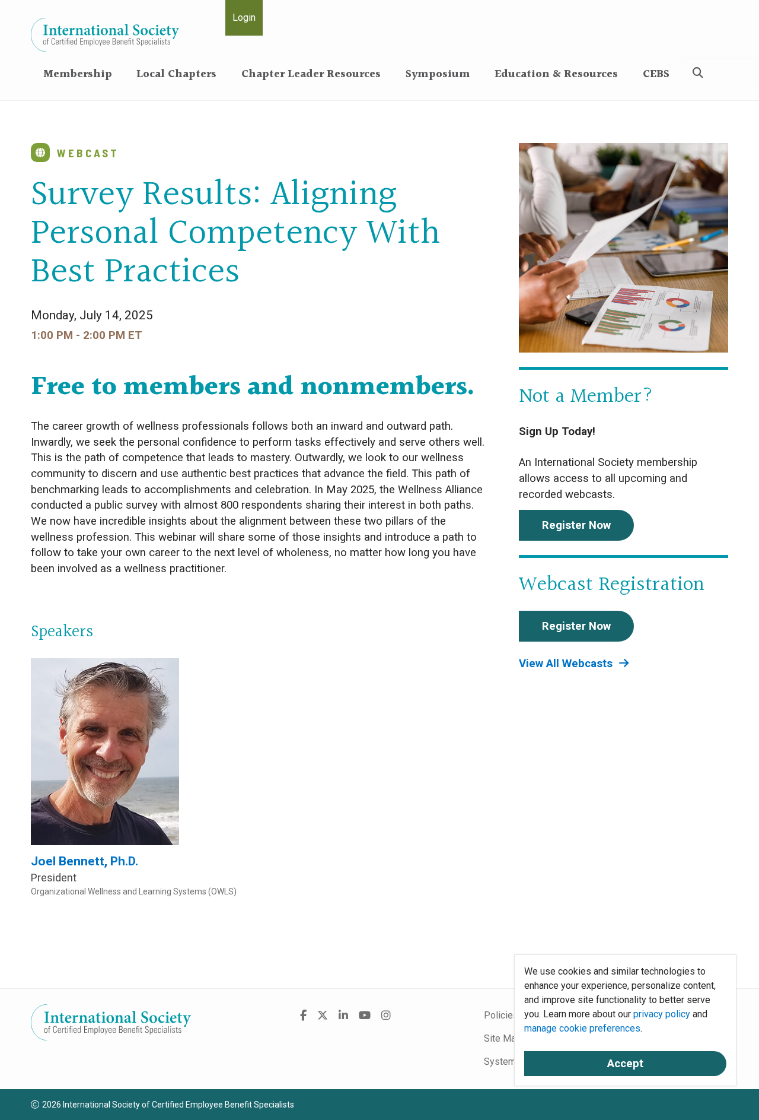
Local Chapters (176, 74)
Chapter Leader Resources (311, 74)
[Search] (698, 73)
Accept (625, 1063)
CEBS (656, 74)
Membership (77, 74)
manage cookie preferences (582, 1028)
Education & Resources (556, 74)
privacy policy (661, 1014)
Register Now (576, 525)
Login (244, 17)
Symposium (438, 74)
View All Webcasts (567, 663)
